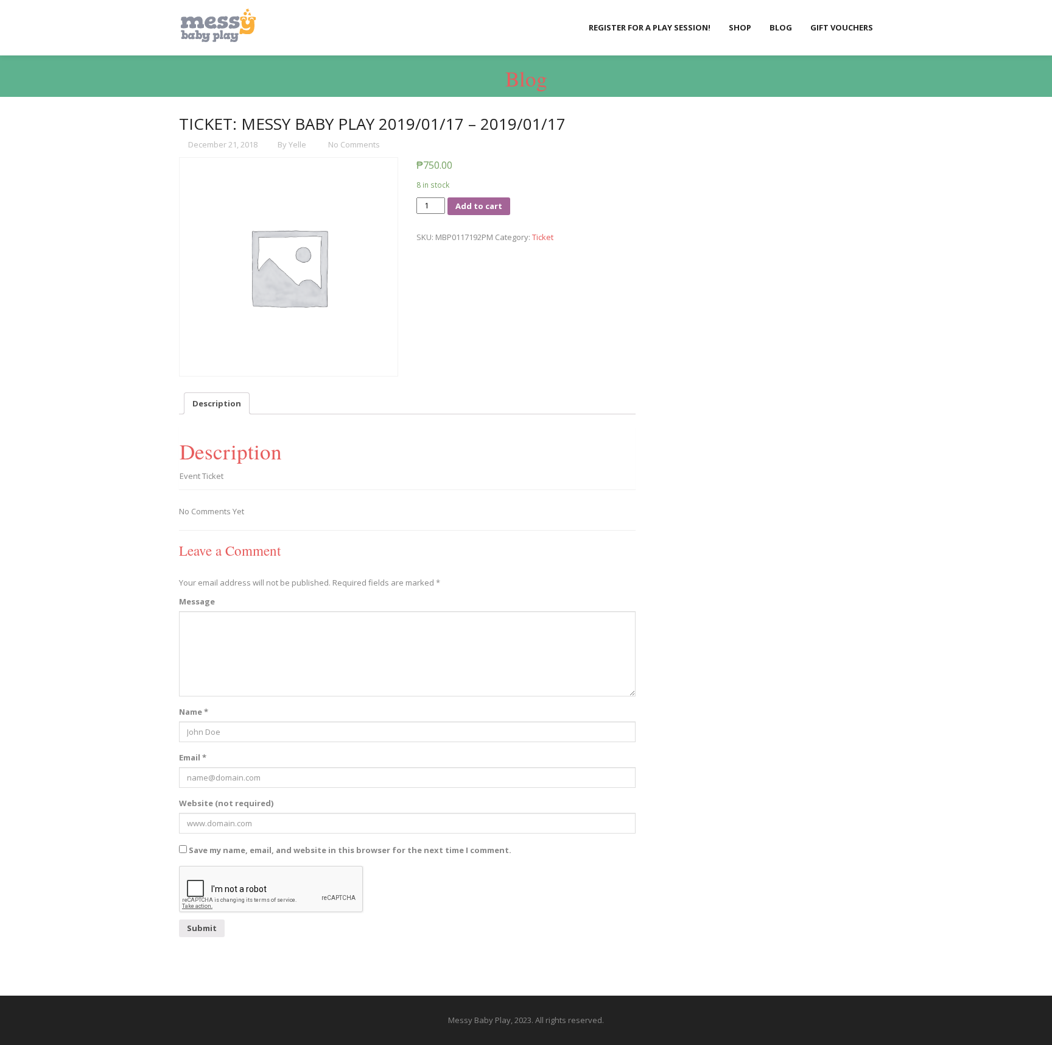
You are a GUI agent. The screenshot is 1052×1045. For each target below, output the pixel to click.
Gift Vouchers (841, 27)
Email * (192, 757)
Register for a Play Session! (649, 27)
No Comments (353, 144)
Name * (193, 711)
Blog (781, 27)
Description (216, 403)
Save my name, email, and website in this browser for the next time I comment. (350, 850)
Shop (740, 27)
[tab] (217, 403)
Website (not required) (226, 803)
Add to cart (478, 205)
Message (197, 601)
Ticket (542, 237)
